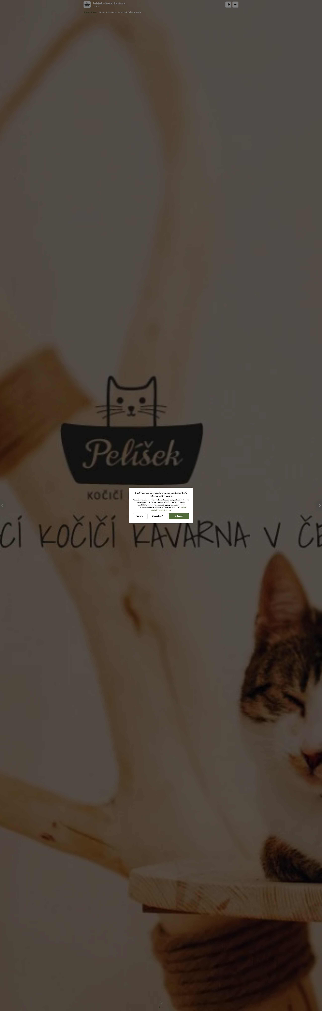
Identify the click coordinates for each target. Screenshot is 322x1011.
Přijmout (179, 516)
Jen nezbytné (157, 516)
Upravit (140, 516)
